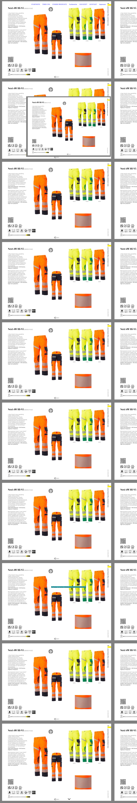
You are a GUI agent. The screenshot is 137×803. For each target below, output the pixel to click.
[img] (68, 126)
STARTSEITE (35, 4)
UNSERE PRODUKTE (59, 4)
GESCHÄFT (83, 4)
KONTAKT (93, 4)
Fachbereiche (73, 4)
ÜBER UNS (46, 4)
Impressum (102, 4)
